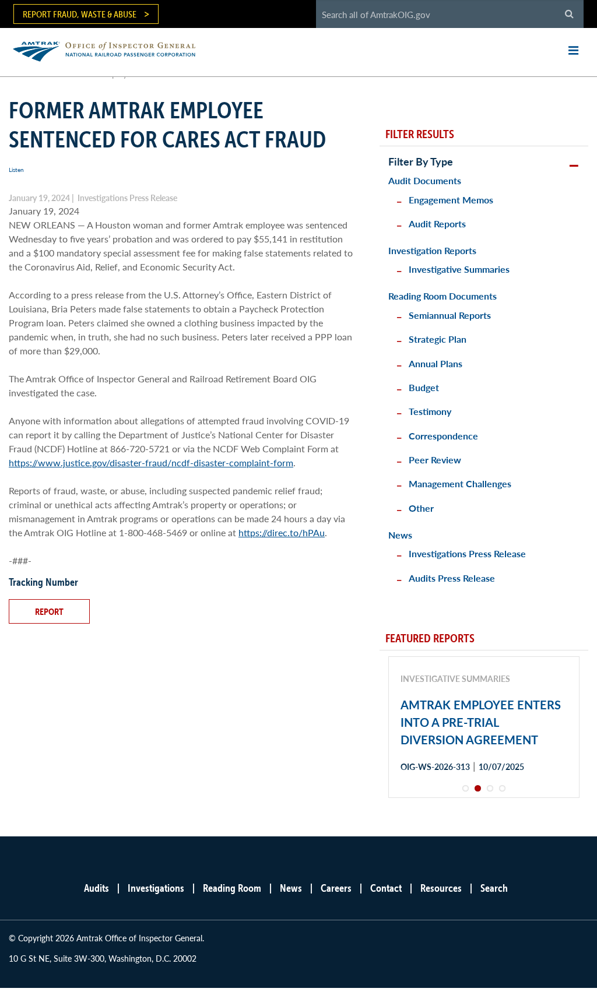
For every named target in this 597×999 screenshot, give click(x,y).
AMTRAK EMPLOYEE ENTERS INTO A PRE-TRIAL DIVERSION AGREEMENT (481, 722)
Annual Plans (435, 363)
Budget (424, 387)
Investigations (156, 888)
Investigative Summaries (459, 269)
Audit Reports (437, 223)
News (400, 534)
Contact (386, 888)
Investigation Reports (432, 250)
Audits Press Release (452, 578)
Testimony (430, 411)
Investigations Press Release (467, 553)
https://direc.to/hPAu (281, 532)
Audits (96, 888)
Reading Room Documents (442, 295)
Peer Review (435, 459)
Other (421, 508)
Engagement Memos (451, 199)
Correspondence (443, 435)
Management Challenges (460, 483)
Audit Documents (424, 180)
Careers (336, 888)
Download (442, 808)
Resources (441, 888)
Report (49, 611)
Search (494, 888)
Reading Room (232, 888)
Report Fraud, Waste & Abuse (79, 14)
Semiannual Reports (450, 315)
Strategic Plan (437, 339)
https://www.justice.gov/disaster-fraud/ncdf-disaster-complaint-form (151, 462)
